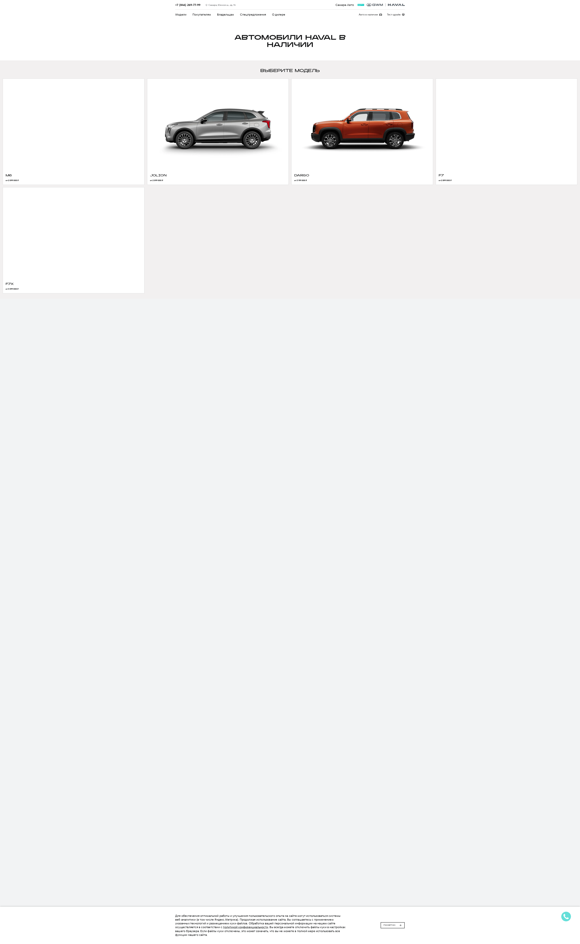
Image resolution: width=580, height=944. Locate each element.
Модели (180, 14)
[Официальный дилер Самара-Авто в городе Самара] (386, 4)
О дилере (278, 14)
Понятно (389, 925)
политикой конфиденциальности (245, 927)
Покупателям (201, 14)
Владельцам (225, 14)
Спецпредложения (253, 14)
